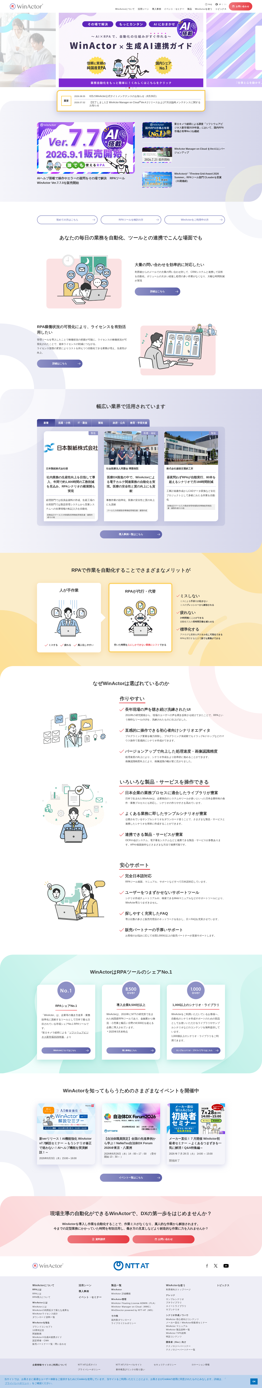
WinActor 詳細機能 (121, 1293)
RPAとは (37, 1289)
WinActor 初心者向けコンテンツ (182, 1319)
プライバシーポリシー (89, 1369)
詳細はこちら (157, 291)
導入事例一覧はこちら (131, 534)
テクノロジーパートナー (178, 1346)
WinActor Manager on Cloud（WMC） (131, 1306)
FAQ (210, 4)
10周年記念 (38, 1330)
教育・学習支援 (138, 423)
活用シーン (143, 9)
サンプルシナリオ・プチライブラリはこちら (194, 1050)
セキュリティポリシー (165, 1364)
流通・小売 (64, 423)
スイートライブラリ (176, 1306)
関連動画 (36, 1333)
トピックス (223, 1285)
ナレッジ (170, 1295)
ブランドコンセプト (42, 1326)
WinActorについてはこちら (64, 1050)
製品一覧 (116, 1285)
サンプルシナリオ (175, 1299)
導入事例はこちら (129, 1050)
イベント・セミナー (90, 1297)
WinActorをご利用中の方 (195, 219)
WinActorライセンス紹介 (45, 1313)
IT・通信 (82, 423)
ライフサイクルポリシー (123, 1323)
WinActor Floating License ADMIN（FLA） (133, 1303)
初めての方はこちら (67, 219)
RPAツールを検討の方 (131, 219)
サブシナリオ (173, 1309)
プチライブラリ (174, 1302)
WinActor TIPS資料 (176, 1333)
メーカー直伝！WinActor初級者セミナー (186, 1322)
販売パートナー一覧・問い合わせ (49, 1344)
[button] (126, 88)
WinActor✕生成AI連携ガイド (47, 1337)
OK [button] (254, 1381)
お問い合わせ (242, 6)
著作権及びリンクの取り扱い (130, 1369)
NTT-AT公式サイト (87, 1364)
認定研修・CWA (40, 1340)
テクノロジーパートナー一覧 (180, 1349)
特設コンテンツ (174, 1336)
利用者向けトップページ (178, 1289)
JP (220, 4)
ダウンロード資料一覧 (43, 1317)
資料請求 (100, 1239)
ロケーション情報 (201, 1364)
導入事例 (84, 1291)
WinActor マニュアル (177, 1326)
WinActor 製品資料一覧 (178, 1329)
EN (225, 4)
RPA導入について (41, 1297)
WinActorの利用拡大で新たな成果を (50, 1310)
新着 (46, 423)
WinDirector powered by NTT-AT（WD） (132, 1310)
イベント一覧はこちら (131, 1177)
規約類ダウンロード (121, 1320)
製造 (100, 423)
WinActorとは (39, 1302)
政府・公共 (119, 423)
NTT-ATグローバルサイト (129, 1364)
